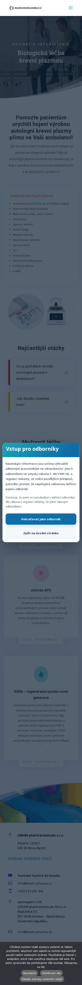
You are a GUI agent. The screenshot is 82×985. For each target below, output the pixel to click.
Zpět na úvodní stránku (41, 533)
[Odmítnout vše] (77, 963)
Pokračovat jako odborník (41, 519)
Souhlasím (29, 973)
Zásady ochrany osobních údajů (42, 979)
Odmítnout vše (51, 973)
